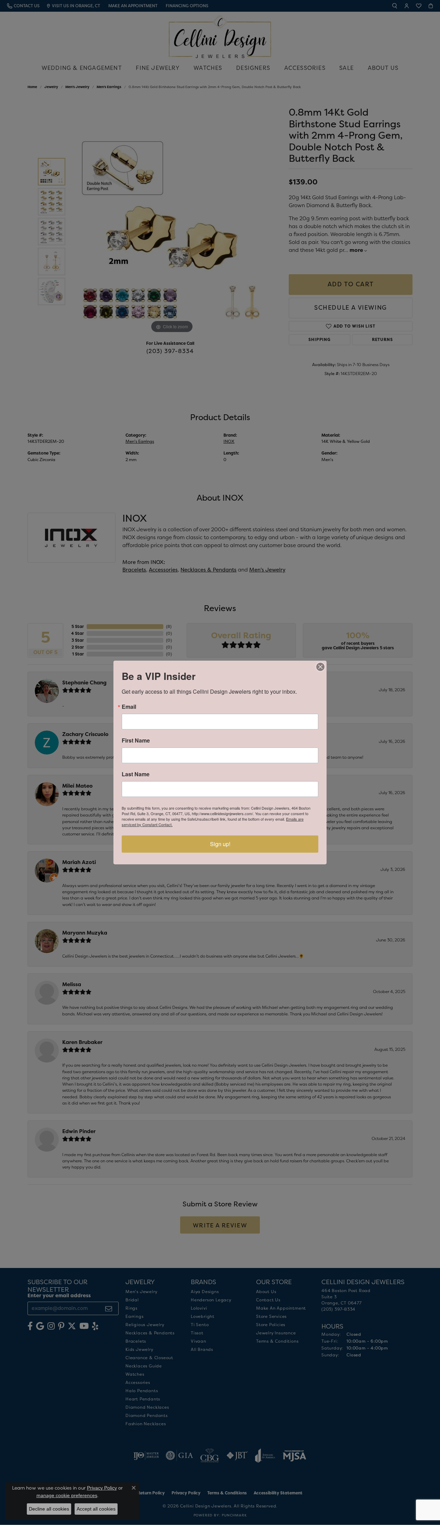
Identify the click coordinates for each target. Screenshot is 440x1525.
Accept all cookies (96, 1509)
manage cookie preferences (66, 1495)
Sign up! (220, 844)
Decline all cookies (49, 1509)
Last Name (136, 774)
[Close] (320, 667)
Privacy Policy (102, 1488)
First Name (136, 740)
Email (129, 707)
